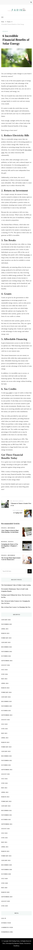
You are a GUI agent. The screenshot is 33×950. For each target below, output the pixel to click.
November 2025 (6, 624)
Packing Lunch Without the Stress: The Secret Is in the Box (16, 596)
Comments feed (7, 927)
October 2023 (6, 710)
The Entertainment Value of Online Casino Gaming (16, 585)
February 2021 (6, 856)
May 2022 (4, 787)
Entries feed (6, 923)
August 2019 (5, 901)
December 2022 (6, 756)
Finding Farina (16, 941)
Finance (5, 31)
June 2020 (4, 883)
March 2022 (5, 796)
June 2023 (4, 728)
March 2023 (5, 742)
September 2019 (6, 896)
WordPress (16, 946)
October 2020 (6, 874)
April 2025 (4, 629)
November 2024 (6, 651)
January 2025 (6, 642)
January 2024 (6, 697)
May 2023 (4, 733)
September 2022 (6, 769)
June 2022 (4, 783)
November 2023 (6, 706)
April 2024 (4, 683)
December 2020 (6, 865)
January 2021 (6, 860)
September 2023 (6, 715)
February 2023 (6, 747)
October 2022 (6, 765)
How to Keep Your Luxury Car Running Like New (16, 607)
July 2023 (4, 724)
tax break (27, 255)
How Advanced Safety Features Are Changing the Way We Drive (15, 602)
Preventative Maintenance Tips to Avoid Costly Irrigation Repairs (14, 590)
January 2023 (6, 751)
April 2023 (4, 737)
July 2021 (4, 833)
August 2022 (5, 774)
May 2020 (4, 887)
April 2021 (4, 847)
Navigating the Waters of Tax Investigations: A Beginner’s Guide (9, 545)
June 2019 (4, 906)
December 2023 (6, 701)
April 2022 (4, 792)
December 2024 (6, 647)
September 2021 (6, 824)
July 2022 (4, 778)
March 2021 (5, 851)
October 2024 (6, 656)
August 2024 (5, 665)
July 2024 (4, 669)
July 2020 (4, 878)
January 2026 (6, 619)
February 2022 (6, 801)
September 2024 (6, 660)
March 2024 (5, 688)
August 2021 (5, 828)
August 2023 (5, 719)
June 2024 (4, 674)
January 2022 (6, 806)
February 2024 (6, 692)
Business (4, 541)
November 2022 (6, 760)
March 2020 (5, 892)
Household (11, 528)
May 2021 (4, 842)
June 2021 (4, 837)
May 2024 (4, 678)
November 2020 (6, 869)
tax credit (9, 393)
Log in (3, 918)
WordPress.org (7, 932)
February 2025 (6, 638)
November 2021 (6, 815)
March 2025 (5, 633)
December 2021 (6, 810)
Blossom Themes (19, 943)
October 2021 (6, 819)
